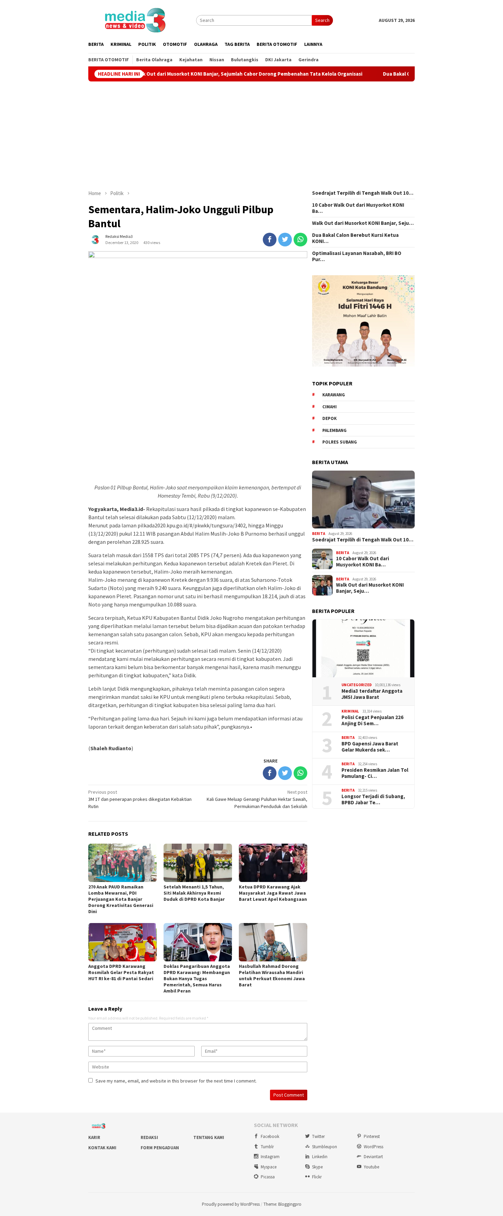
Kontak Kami (102, 1148)
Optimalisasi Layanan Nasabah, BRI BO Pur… (356, 256)
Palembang (334, 430)
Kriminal (350, 711)
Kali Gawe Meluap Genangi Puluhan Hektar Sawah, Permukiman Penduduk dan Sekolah (257, 799)
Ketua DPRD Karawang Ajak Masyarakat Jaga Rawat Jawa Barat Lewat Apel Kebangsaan (273, 893)
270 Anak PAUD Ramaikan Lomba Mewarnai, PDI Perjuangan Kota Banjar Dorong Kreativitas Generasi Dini (120, 899)
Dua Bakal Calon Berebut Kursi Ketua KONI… (355, 238)
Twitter (318, 1136)
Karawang (333, 395)
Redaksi (149, 1137)
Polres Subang (339, 442)
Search (322, 20)
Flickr (317, 1177)
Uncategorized (356, 684)
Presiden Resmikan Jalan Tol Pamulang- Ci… (374, 773)
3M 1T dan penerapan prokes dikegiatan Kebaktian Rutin (140, 799)
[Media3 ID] (134, 19)
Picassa (268, 1177)
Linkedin (319, 1157)
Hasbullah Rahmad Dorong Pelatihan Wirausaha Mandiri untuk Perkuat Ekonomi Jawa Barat (272, 975)
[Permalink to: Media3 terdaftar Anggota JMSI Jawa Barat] (363, 648)
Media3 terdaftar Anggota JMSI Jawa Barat (371, 694)
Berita (318, 533)
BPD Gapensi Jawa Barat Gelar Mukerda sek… (369, 747)
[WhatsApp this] (300, 239)
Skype (317, 1167)
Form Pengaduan (160, 1148)
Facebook (270, 1136)
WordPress (373, 1147)
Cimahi (329, 407)
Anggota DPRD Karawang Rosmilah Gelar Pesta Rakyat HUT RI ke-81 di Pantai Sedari (121, 972)
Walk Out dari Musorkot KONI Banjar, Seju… (363, 223)
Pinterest (372, 1136)
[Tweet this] (285, 239)
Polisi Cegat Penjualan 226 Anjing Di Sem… (372, 720)
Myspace (268, 1167)
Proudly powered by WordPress (231, 1204)
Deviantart (373, 1157)
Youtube (371, 1167)
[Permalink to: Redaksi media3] (95, 239)
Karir (94, 1137)
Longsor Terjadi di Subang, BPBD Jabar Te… (373, 799)
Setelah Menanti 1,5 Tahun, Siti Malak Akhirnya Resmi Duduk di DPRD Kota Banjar (194, 893)
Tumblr (267, 1147)
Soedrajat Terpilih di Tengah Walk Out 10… (362, 193)
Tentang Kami (208, 1137)
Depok (329, 418)
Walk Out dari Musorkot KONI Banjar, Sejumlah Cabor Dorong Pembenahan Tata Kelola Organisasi (209, 74)
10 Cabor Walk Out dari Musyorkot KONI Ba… (358, 208)
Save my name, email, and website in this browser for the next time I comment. (176, 1081)
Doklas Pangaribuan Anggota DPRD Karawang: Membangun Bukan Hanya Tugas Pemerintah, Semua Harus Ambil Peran (197, 978)
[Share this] (269, 239)
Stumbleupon (324, 1147)
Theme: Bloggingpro (282, 1204)
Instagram (270, 1157)
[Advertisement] (251, 135)
